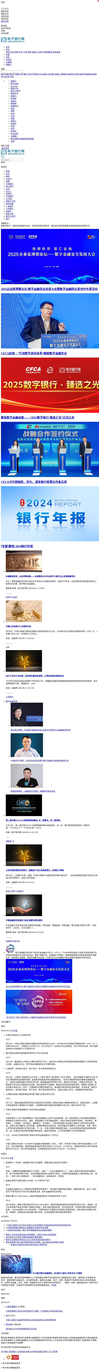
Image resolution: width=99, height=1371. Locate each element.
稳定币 (12, 74)
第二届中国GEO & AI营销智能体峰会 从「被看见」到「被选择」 (34, 820)
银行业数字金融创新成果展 (22, 139)
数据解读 (48, 52)
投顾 (8, 181)
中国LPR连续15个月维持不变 (18, 626)
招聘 (16, 52)
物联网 (64, 74)
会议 (21, 52)
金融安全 (71, 74)
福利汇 (35, 52)
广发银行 (10, 206)
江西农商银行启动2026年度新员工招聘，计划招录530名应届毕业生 (34, 1311)
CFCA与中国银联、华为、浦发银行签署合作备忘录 (34, 481)
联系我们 (13, 1352)
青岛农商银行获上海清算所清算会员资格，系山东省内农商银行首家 (35, 1242)
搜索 (3, 69)
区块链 (51, 74)
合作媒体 (21, 1352)
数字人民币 (28, 74)
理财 (29, 52)
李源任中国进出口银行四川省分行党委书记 (29, 1245)
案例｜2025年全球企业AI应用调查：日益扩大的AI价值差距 (31, 1235)
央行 (8, 1315)
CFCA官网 (52, 1352)
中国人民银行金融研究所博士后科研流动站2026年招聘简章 (31, 1320)
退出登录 (5, 21)
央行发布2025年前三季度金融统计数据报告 (24, 1237)
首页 (8, 47)
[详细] (53, 1285)
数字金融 (5, 74)
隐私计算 (19, 74)
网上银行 (10, 186)
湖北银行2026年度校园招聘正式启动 (21, 1329)
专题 (8, 55)
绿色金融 (10, 204)
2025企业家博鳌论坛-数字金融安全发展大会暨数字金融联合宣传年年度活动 (49, 288)
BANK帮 (14, 134)
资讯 (8, 49)
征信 (8, 189)
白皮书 (9, 179)
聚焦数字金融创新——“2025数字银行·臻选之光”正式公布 (37, 417)
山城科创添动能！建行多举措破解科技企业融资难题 (29, 1230)
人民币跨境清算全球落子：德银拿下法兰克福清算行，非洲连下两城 (35, 870)
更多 (16, 1031)
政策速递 (56, 52)
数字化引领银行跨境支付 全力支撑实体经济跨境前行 (28, 1240)
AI (13, 841)
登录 (3, 2)
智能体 (9, 841)
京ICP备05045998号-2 (30, 1363)
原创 (8, 52)
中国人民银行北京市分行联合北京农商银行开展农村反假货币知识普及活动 (39, 1225)
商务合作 (29, 1352)
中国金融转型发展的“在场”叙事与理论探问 (24, 920)
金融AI (45, 74)
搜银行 (9, 65)
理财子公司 (10, 201)
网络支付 (38, 74)
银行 (8, 219)
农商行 (9, 211)
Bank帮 (6, 77)
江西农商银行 (11, 1307)
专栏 (8, 57)
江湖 (25, 52)
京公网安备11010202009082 (52, 1363)
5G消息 (9, 199)
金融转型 (10, 941)
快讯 (12, 52)
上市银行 (10, 209)
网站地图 (38, 1352)
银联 (8, 176)
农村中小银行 (11, 597)
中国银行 (10, 184)
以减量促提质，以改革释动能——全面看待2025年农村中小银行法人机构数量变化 (40, 576)
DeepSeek (14, 86)
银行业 (17, 941)
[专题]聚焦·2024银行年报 (17, 546)
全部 (12, 77)
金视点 (41, 52)
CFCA (8, 191)
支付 (8, 174)
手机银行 (10, 196)
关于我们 (5, 1352)
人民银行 (10, 697)
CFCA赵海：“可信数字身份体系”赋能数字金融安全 (34, 353)
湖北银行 (10, 1324)
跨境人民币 (10, 891)
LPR (7, 647)
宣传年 (9, 60)
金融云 (57, 74)
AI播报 (9, 62)
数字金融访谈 (11, 701)
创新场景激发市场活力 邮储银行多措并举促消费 (27, 1228)
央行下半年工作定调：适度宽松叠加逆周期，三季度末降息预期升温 (35, 676)
